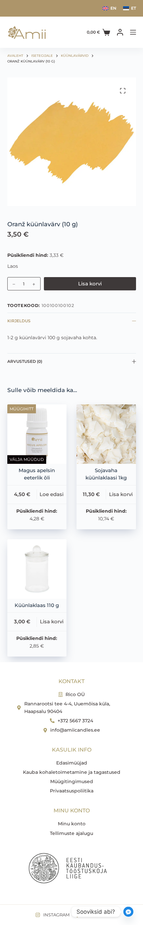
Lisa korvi (90, 283)
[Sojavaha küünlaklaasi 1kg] (106, 434)
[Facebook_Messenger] (128, 912)
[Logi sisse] (120, 32)
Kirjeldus (19, 320)
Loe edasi (52, 494)
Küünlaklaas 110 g (37, 605)
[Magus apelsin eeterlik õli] (37, 434)
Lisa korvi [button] (121, 494)
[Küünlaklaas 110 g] (37, 569)
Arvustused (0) (24, 361)
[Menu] (133, 32)
